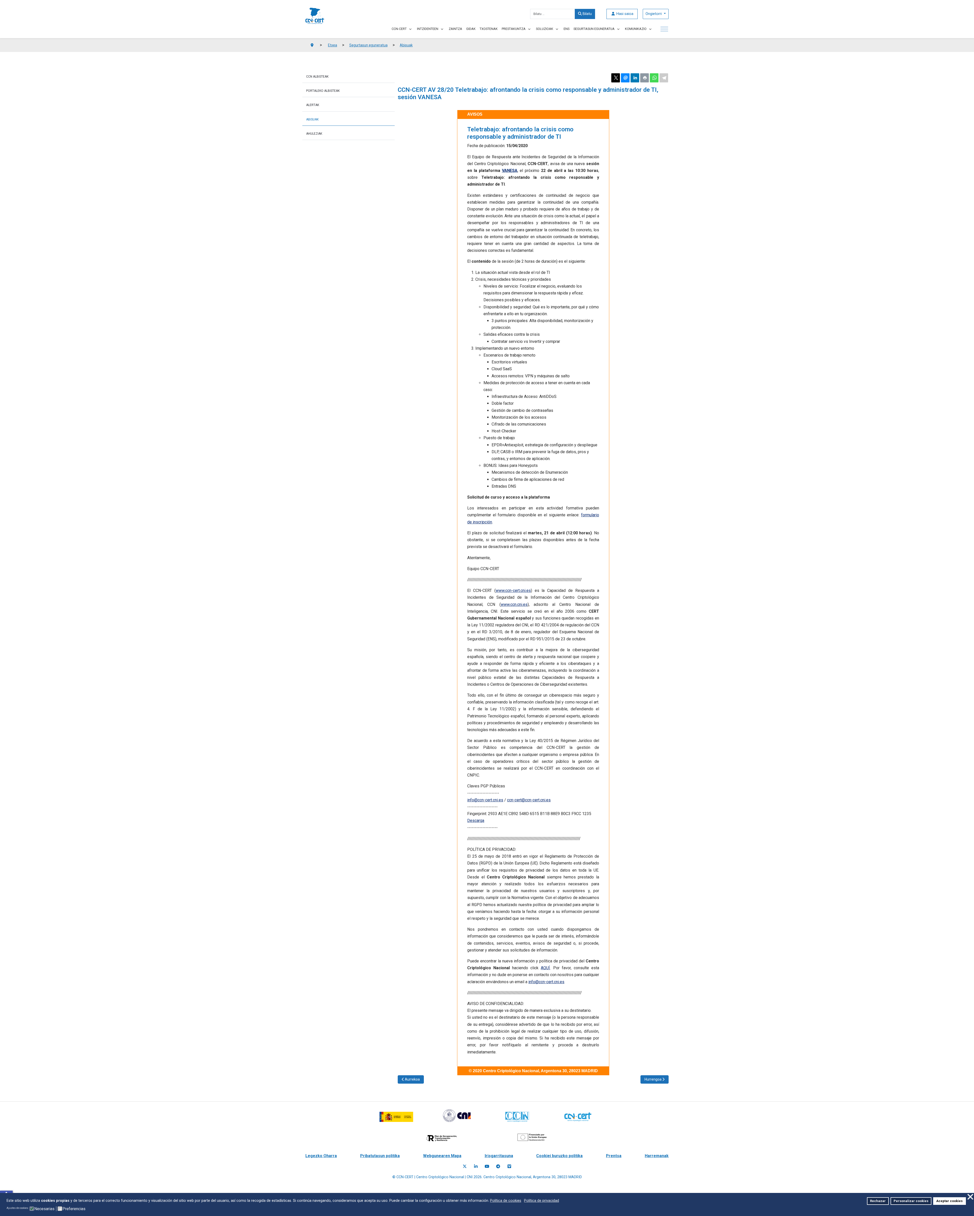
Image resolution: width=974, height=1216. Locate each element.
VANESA (509, 170)
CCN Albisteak (317, 76)
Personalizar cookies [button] (911, 1201)
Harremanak (657, 1155)
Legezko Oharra (321, 1155)
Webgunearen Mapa (442, 1155)
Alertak (312, 105)
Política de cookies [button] (505, 1201)
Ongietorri (654, 14)
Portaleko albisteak (323, 91)
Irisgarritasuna (499, 1155)
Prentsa (613, 1155)
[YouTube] (487, 1166)
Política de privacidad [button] (541, 1201)
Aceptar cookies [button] (949, 1201)
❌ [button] (970, 1197)
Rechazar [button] (878, 1201)
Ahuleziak (314, 133)
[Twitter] (464, 1166)
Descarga (475, 820)
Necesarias (44, 1209)
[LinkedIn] (475, 1166)
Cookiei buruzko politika (559, 1155)
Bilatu (587, 14)
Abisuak (312, 119)
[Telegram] (498, 1166)
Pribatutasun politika (380, 1155)
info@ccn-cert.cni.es (485, 800)
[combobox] (552, 14)
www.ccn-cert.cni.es (513, 590)
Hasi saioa (624, 14)
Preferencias (73, 1209)
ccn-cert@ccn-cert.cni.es (529, 800)
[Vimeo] (509, 1166)
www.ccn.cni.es (514, 604)
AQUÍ (545, 967)
